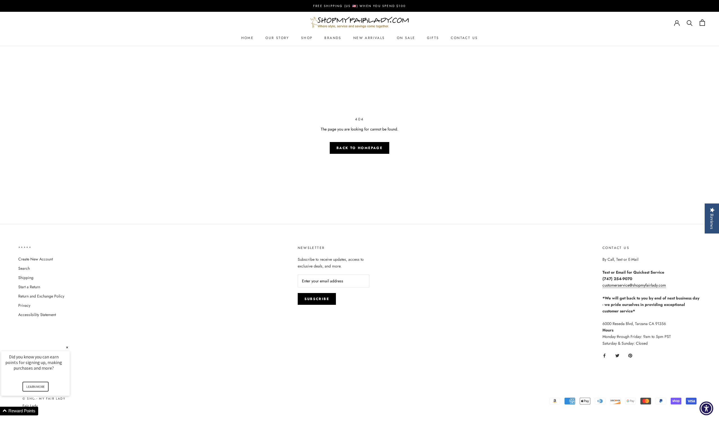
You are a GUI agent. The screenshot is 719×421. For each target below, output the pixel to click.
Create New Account (35, 259)
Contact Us (464, 37)
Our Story (277, 37)
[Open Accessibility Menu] (706, 408)
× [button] (67, 347)
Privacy (24, 305)
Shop (307, 37)
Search (24, 268)
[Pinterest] (630, 355)
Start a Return (29, 287)
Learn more (35, 387)
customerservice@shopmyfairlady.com (634, 285)
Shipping (25, 277)
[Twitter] (617, 355)
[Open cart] (702, 22)
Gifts (433, 37)
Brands (332, 37)
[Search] (690, 23)
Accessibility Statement (37, 314)
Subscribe (316, 298)
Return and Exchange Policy (41, 296)
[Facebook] (604, 355)
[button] (42, 411)
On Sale (406, 37)
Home (247, 37)
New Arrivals (369, 37)
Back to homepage (359, 147)
